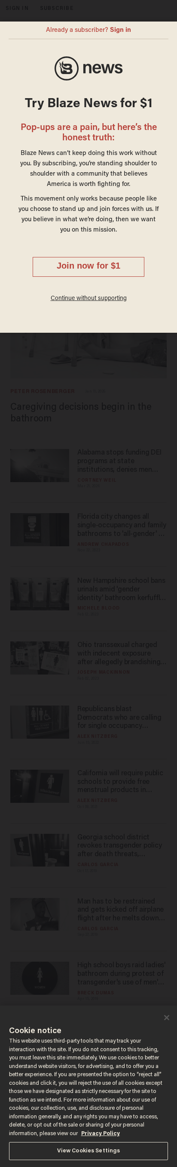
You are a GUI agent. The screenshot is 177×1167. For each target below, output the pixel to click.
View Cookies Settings (88, 1151)
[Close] (166, 1017)
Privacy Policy (100, 1133)
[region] (88, 1086)
